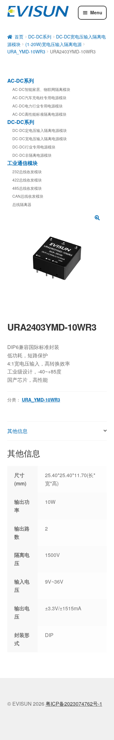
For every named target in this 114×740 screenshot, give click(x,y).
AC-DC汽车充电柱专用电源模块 (39, 97)
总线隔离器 (21, 204)
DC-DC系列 (39, 36)
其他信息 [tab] (17, 431)
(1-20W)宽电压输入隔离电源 (53, 44)
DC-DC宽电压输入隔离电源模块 (39, 138)
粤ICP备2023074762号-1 (74, 703)
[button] (97, 218)
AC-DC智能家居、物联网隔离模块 (41, 89)
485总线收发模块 (27, 188)
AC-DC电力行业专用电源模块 (37, 105)
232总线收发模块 (27, 171)
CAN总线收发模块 (27, 196)
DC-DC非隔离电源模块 (32, 155)
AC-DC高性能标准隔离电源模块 (39, 114)
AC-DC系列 (20, 80)
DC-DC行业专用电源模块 (33, 146)
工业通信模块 (22, 163)
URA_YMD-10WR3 (26, 51)
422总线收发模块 (27, 179)
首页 (19, 36)
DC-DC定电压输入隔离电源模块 (39, 130)
